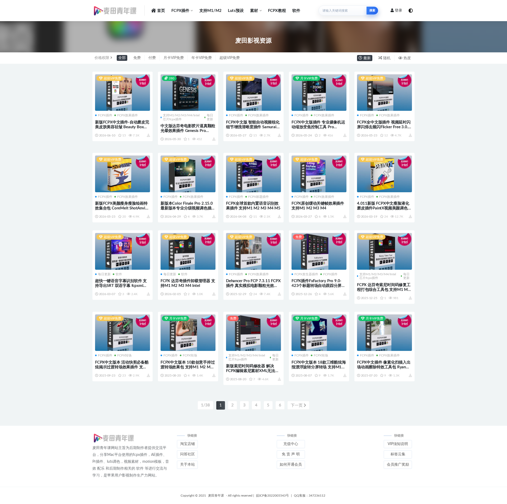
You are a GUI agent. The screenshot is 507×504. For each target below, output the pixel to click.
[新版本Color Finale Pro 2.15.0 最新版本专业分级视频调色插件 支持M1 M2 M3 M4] (188, 174)
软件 (296, 11)
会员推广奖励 (398, 464)
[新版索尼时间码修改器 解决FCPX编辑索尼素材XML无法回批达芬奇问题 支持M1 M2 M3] (253, 333)
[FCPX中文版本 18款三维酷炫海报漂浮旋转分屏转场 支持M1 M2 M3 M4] (319, 333)
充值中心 (290, 444)
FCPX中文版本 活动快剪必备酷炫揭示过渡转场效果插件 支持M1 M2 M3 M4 (122, 367)
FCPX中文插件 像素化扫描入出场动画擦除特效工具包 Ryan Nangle (384, 367)
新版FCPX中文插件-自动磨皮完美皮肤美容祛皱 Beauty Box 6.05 (122, 127)
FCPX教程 (277, 11)
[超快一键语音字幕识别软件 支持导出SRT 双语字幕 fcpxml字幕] (122, 252)
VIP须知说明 (398, 444)
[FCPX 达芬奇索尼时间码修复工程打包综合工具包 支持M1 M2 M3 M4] (384, 251)
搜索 (372, 10)
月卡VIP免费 (173, 58)
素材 (254, 11)
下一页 (297, 405)
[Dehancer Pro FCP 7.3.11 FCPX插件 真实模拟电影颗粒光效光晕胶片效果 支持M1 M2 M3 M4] (253, 252)
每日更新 (210, 117)
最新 (366, 58)
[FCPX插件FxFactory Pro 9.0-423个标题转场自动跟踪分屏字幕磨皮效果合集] (319, 251)
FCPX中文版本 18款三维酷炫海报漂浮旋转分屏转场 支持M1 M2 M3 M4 (319, 367)
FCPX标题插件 (258, 196)
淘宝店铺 (187, 444)
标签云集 (398, 454)
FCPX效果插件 (127, 115)
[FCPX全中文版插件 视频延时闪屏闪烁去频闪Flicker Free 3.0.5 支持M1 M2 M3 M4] (384, 92)
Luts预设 (236, 11)
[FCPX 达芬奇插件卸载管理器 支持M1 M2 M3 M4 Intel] (188, 251)
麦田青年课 (216, 495)
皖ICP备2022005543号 (272, 495)
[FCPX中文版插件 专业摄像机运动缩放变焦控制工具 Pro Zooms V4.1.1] (319, 93)
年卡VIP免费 (201, 58)
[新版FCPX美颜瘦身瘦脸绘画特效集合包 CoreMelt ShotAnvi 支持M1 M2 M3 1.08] (122, 174)
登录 (398, 10)
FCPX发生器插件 (306, 274)
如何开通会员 (291, 464)
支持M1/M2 (210, 11)
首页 (161, 11)
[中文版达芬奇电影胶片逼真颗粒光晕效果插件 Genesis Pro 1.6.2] (188, 93)
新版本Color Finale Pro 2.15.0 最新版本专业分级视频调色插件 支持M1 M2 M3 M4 (188, 208)
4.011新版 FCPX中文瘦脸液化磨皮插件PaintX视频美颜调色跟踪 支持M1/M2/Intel (384, 208)
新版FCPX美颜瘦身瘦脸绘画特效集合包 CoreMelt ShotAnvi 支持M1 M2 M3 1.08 (121, 208)
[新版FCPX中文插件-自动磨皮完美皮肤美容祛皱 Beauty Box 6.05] (122, 92)
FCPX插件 (180, 11)
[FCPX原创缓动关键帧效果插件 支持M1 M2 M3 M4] (319, 174)
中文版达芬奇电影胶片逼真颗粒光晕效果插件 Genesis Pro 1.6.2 (188, 131)
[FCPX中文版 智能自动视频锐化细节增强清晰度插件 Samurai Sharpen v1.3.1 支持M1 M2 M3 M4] (253, 92)
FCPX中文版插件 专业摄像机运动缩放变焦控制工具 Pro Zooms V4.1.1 (318, 127)
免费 (137, 58)
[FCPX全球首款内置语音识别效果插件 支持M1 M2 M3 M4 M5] (253, 174)
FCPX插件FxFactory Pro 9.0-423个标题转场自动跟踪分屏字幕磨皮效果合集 (318, 285)
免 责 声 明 (291, 454)
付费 (152, 58)
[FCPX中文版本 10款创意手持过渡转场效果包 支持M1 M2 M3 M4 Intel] (188, 333)
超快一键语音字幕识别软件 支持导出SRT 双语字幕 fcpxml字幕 (121, 285)
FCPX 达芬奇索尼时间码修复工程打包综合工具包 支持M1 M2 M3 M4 (384, 289)
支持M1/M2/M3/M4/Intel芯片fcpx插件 (181, 117)
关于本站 (187, 464)
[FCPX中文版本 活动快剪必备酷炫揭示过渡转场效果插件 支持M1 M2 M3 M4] (122, 333)
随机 (386, 58)
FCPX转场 (124, 355)
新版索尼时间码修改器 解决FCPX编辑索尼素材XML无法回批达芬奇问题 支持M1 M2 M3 (252, 371)
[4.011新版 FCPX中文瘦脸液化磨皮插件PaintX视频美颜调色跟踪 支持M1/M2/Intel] (384, 174)
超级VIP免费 (229, 58)
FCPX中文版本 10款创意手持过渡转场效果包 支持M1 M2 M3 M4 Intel (188, 367)
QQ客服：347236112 (309, 495)
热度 (406, 58)
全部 (122, 58)
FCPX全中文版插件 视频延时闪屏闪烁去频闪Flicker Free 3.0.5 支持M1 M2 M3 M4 (384, 127)
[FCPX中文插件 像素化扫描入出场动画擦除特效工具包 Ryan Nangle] (384, 333)
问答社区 (187, 454)
